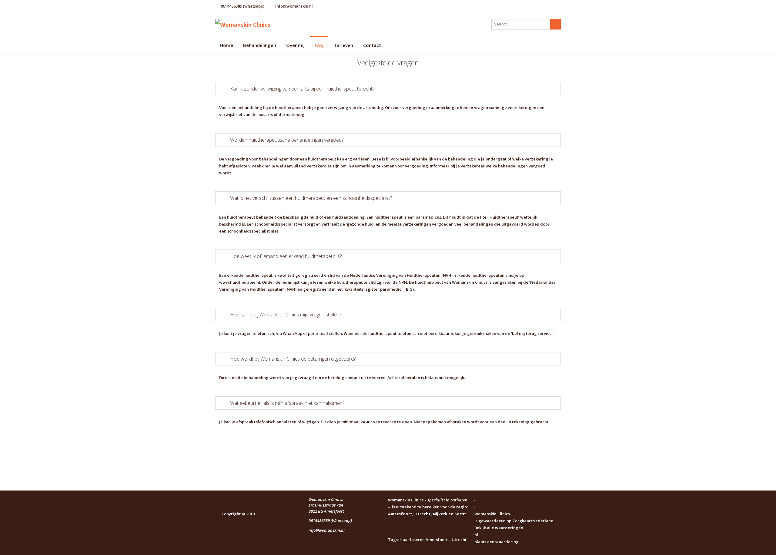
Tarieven (343, 45)
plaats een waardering (496, 541)
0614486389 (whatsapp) (242, 6)
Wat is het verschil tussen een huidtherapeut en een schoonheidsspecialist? (311, 198)
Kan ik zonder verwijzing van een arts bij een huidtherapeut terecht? (302, 88)
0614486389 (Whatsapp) (330, 520)
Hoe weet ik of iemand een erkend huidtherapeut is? (286, 256)
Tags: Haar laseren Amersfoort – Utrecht (427, 539)
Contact (372, 45)
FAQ (319, 45)
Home (226, 45)
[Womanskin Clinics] (272, 24)
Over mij (295, 45)
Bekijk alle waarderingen (498, 527)
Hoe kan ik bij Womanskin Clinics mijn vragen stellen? (285, 314)
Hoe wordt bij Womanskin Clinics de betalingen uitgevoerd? (293, 358)
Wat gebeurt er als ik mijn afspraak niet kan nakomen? (287, 403)
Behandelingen (259, 45)
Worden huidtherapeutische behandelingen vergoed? (286, 140)
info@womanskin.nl (294, 6)
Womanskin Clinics (492, 514)
